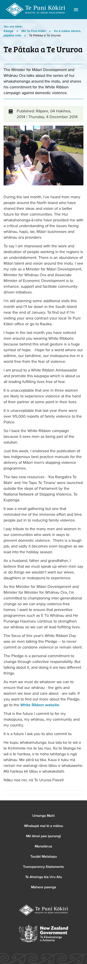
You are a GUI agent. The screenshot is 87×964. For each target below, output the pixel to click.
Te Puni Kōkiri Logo (36, 9)
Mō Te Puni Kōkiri (34, 31)
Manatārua (43, 846)
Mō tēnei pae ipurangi (43, 836)
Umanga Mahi (43, 815)
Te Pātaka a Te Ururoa (45, 35)
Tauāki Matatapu (43, 856)
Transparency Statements (43, 867)
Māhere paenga (43, 887)
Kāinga (9, 31)
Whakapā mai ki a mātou (43, 826)
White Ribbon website (39, 705)
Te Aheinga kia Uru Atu (43, 877)
